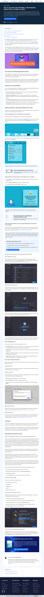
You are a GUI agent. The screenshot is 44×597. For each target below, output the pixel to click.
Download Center (4, 586)
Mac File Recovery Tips (15, 588)
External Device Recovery (16, 590)
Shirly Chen (11, 22)
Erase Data (7, 5)
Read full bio (10, 563)
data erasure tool (33, 455)
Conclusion (8, 35)
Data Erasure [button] (21, 1)
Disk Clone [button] (27, 1)
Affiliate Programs (4, 588)
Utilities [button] (32, 1)
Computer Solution (35, 590)
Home (5, 5)
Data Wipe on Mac (35, 588)
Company (3, 583)
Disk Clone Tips (35, 583)
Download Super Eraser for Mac (10, 18)
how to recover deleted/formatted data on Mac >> (21, 42)
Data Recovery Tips (15, 586)
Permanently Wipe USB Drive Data (11, 573)
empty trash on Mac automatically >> (29, 409)
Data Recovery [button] (14, 1)
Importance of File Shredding (11, 32)
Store (41, 1)
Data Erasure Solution (36, 586)
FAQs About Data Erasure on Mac (11, 37)
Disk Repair (24, 590)
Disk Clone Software (26, 583)
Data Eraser (24, 586)
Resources (35, 580)
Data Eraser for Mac (26, 588)
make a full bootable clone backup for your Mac (23, 417)
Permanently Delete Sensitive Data (11, 571)
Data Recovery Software (16, 583)
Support (36, 1)
